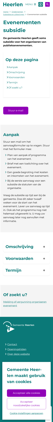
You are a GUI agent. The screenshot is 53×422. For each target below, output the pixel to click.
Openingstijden (16, 349)
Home (5, 12)
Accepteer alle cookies (26, 393)
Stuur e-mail (15, 110)
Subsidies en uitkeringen (13, 14)
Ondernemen (17, 12)
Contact (12, 344)
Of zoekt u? (15, 87)
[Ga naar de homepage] (13, 4)
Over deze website (18, 354)
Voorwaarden (16, 77)
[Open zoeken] (47, 4)
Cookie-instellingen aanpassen (26, 413)
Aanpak (13, 67)
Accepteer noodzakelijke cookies (26, 403)
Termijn (13, 82)
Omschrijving (16, 72)
